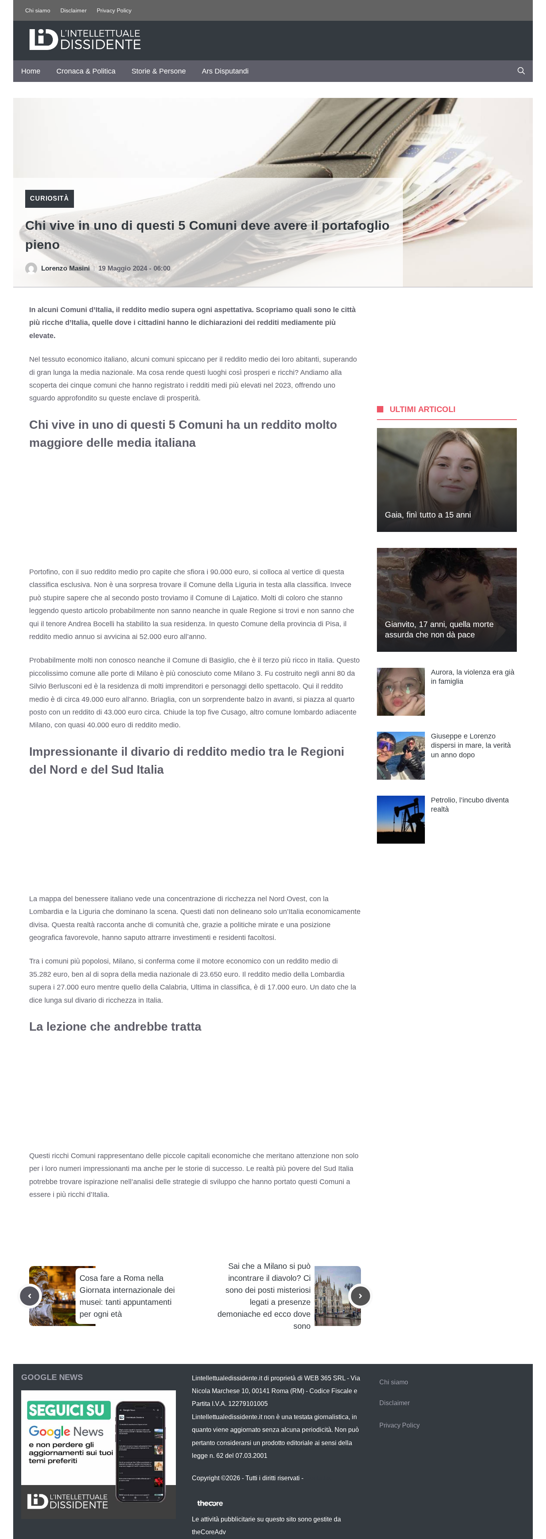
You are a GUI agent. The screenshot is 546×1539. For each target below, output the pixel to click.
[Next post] (360, 1296)
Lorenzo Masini (65, 268)
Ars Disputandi (225, 71)
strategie (186, 1182)
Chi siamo (37, 10)
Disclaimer (73, 10)
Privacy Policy (114, 10)
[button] (521, 71)
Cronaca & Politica (86, 71)
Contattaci (319, 1478)
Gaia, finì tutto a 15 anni (428, 514)
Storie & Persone (159, 71)
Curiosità (49, 198)
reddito (259, 974)
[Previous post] (29, 1296)
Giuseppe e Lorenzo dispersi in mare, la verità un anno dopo (471, 745)
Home (30, 71)
